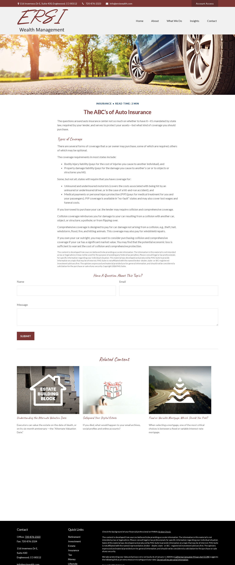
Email (122, 281)
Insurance (73, 550)
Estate (71, 545)
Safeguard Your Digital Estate (99, 418)
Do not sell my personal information (172, 559)
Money (72, 559)
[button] (140, 20)
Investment (74, 541)
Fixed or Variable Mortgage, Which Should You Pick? (178, 418)
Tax (70, 554)
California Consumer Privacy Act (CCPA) (192, 557)
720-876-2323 (93, 3)
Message (22, 304)
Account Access (205, 3)
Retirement (74, 536)
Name (20, 281)
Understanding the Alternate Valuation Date (41, 418)
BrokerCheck (164, 532)
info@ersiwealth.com (121, 3)
